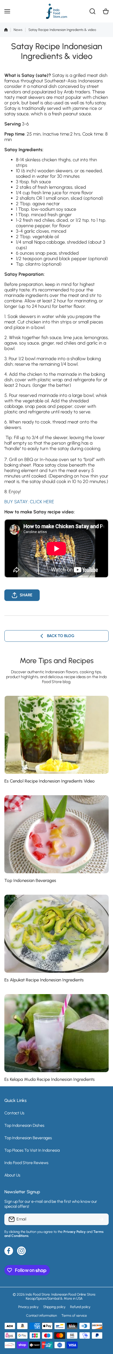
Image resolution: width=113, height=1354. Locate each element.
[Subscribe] (101, 1219)
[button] (106, 11)
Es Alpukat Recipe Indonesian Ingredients (44, 980)
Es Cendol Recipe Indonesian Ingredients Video (49, 781)
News (18, 30)
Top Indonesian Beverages (30, 880)
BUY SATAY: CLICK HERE (29, 501)
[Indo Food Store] (56, 11)
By (6, 1232)
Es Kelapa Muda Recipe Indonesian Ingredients (49, 1079)
